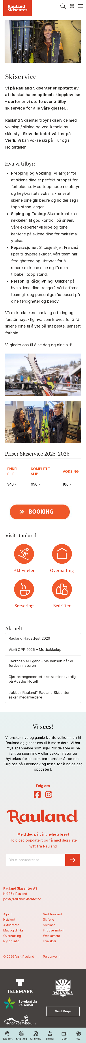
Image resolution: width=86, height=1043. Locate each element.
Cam (64, 1038)
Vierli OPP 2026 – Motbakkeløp (35, 649)
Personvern (51, 956)
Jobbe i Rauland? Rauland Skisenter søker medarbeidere (39, 694)
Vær (78, 1038)
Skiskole (35, 1038)
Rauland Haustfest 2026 (29, 638)
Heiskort (7, 1038)
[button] (63, 6)
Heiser (50, 1038)
